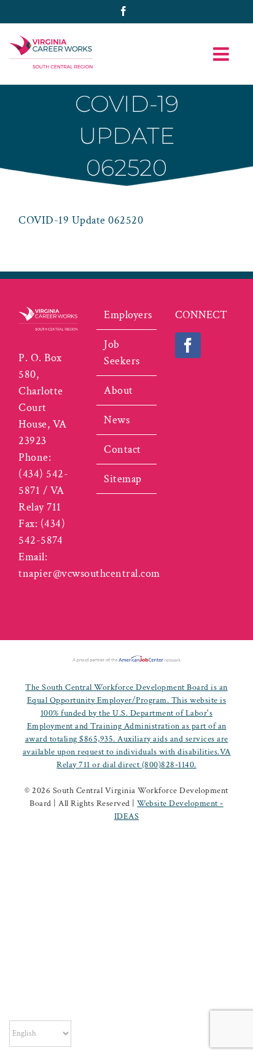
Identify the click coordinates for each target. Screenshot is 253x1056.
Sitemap (123, 479)
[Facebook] (188, 345)
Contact (122, 449)
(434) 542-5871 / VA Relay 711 (43, 490)
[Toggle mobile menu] (222, 54)
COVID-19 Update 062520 (80, 220)
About (118, 390)
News (117, 420)
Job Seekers (122, 352)
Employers (127, 315)
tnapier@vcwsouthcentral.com (89, 573)
